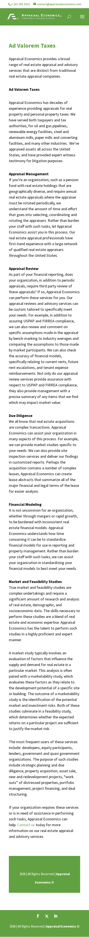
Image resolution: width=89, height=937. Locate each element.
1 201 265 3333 (20, 4)
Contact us (26, 824)
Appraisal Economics (61, 926)
